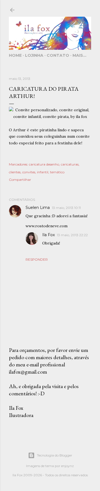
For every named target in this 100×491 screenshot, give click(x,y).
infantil (42, 172)
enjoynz (67, 466)
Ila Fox (48, 234)
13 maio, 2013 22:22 (72, 235)
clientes (15, 172)
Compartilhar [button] (20, 179)
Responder (37, 259)
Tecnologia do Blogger (54, 455)
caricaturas (70, 164)
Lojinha (34, 55)
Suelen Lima (38, 207)
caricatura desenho (44, 164)
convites (28, 172)
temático (57, 172)
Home (15, 55)
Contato (58, 55)
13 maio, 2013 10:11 (66, 208)
